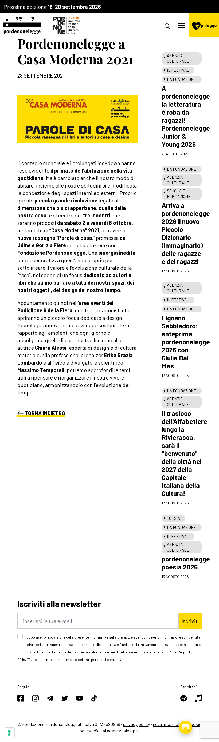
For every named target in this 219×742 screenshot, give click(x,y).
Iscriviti (190, 621)
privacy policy (136, 724)
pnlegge (205, 25)
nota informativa (169, 724)
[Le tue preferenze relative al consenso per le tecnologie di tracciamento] (9, 733)
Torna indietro (45, 413)
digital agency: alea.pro (117, 730)
